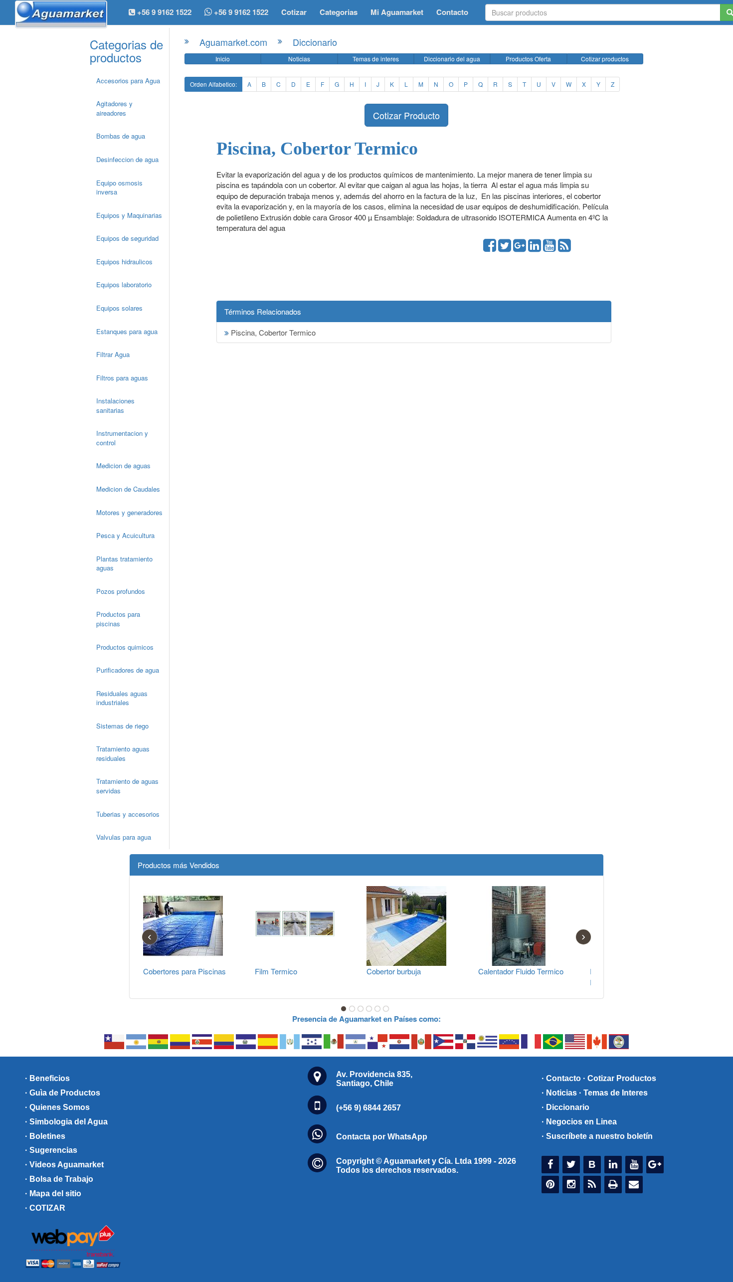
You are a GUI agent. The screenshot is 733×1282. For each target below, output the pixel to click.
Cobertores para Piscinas (184, 971)
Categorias (339, 11)
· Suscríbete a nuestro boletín (597, 1136)
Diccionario (315, 41)
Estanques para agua (127, 331)
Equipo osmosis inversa (119, 187)
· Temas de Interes (613, 1093)
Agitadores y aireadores (114, 108)
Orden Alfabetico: (213, 84)
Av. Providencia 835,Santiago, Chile (374, 1079)
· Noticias (559, 1093)
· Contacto (561, 1078)
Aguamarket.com (233, 41)
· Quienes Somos (57, 1107)
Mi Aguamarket (396, 11)
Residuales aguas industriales (122, 698)
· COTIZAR (45, 1208)
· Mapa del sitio (53, 1193)
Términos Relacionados (262, 311)
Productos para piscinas (118, 618)
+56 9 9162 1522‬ (163, 11)
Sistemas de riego (122, 726)
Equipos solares (119, 308)
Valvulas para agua (123, 837)
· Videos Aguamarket (64, 1164)
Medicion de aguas (123, 465)
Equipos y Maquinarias (129, 215)
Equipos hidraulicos (124, 261)
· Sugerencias (51, 1150)
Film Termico (276, 971)
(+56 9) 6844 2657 (368, 1107)
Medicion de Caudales (128, 489)
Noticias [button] (299, 58)
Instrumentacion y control (122, 437)
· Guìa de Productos (62, 1093)
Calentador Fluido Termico (520, 971)
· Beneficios (47, 1078)
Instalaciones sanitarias (115, 405)
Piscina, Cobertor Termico (272, 332)
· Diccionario (565, 1107)
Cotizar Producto (406, 115)
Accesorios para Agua (128, 80)
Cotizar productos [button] (605, 58)
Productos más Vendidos (178, 865)
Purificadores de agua (127, 670)
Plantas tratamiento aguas (124, 563)
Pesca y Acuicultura (125, 535)
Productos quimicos (125, 647)
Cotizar (294, 11)
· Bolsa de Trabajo (59, 1179)
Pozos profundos (120, 591)
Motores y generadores (129, 512)
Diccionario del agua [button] (452, 58)
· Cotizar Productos (619, 1078)
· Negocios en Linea (579, 1121)
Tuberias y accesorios (128, 814)
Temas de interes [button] (376, 58)
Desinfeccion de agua (127, 159)
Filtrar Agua (113, 354)
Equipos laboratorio (124, 284)
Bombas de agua (120, 136)
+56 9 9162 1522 (240, 11)
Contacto (452, 11)
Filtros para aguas (122, 377)
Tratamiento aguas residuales (123, 753)
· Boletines (45, 1136)
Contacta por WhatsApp (381, 1136)
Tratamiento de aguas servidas (127, 785)
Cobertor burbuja (393, 971)
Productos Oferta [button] (528, 58)
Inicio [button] (222, 58)
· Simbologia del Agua (66, 1121)
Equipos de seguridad (127, 238)
